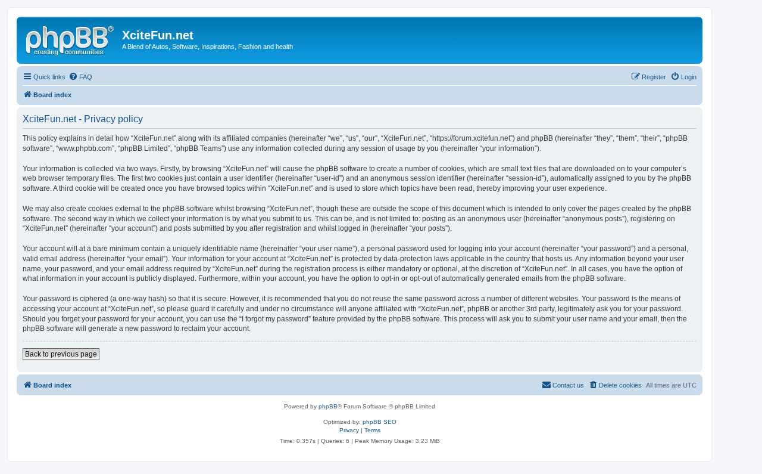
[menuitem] (80, 77)
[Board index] (71, 39)
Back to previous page (61, 354)
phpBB (328, 406)
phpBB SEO (379, 422)
